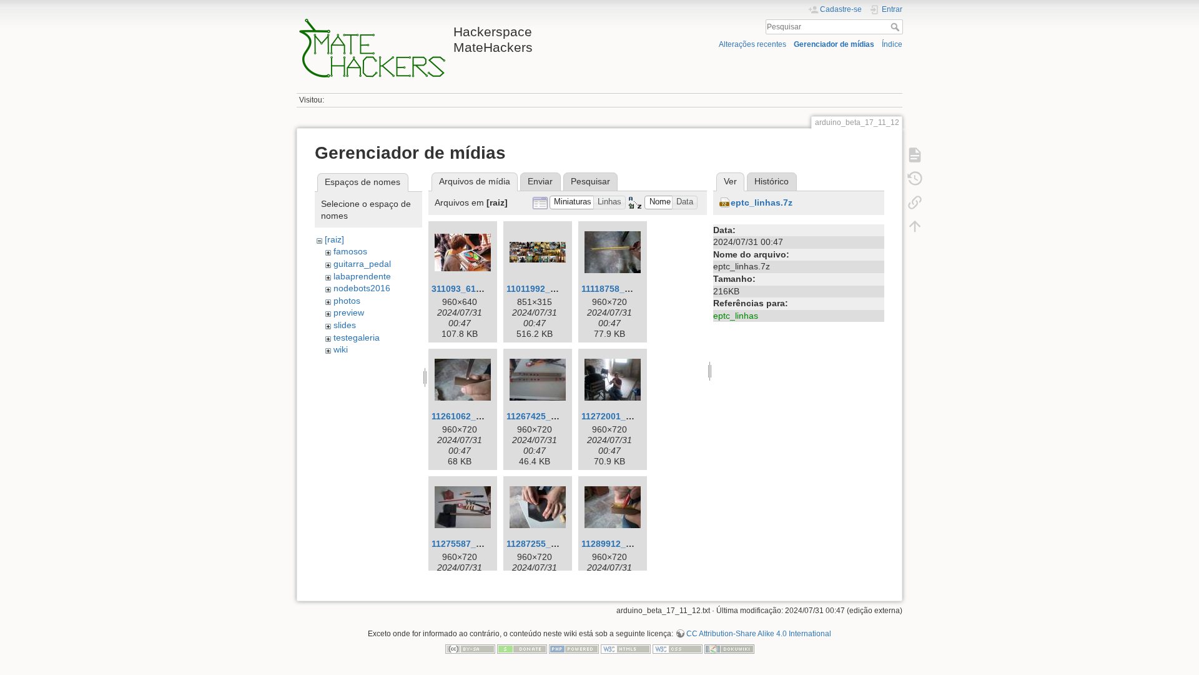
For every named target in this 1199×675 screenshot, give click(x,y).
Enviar (540, 181)
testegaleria (356, 337)
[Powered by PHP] (574, 648)
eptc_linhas (735, 316)
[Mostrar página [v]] (914, 155)
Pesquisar (896, 26)
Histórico (771, 181)
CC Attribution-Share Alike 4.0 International (758, 633)
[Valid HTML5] (626, 648)
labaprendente (362, 276)
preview (348, 313)
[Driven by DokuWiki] (729, 648)
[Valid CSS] (678, 648)
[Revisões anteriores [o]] (914, 179)
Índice (892, 44)
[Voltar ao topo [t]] (914, 226)
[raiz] (334, 239)
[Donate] (522, 648)
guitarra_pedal (362, 264)
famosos (350, 251)
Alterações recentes (752, 44)
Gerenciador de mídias (834, 44)
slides (344, 325)
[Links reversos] (914, 202)
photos (346, 301)
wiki (340, 349)
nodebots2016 (361, 288)
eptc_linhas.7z (761, 203)
